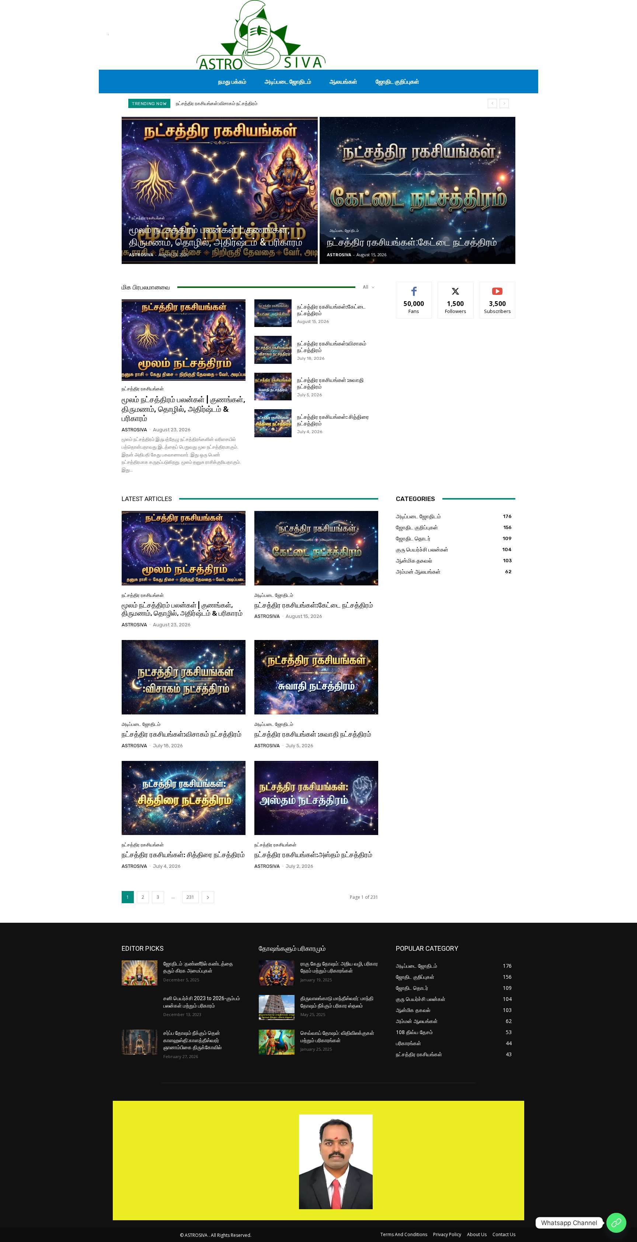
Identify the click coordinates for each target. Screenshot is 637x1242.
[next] (504, 103)
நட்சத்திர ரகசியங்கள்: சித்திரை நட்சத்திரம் (183, 854)
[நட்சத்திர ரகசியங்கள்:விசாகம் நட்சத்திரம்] (273, 350)
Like (414, 287)
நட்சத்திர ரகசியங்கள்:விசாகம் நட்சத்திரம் (181, 734)
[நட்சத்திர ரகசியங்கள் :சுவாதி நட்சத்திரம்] (273, 387)
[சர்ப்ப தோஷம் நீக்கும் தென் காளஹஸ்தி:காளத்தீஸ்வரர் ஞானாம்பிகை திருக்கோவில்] (139, 1042)
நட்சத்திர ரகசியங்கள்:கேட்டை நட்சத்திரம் (313, 605)
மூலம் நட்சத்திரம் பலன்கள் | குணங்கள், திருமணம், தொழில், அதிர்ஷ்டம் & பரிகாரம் (184, 408)
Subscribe (497, 287)
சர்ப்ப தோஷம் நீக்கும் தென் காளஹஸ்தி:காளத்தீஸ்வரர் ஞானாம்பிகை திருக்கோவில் (192, 1040)
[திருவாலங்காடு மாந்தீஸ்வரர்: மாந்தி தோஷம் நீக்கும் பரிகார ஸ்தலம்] (277, 1007)
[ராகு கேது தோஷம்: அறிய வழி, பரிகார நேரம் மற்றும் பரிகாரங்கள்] (277, 972)
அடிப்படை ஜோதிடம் (344, 231)
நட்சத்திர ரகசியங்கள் (148, 218)
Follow (455, 287)
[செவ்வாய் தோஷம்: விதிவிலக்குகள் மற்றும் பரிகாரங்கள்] (277, 1042)
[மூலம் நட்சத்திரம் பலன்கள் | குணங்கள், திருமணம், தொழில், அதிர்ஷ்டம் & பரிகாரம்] (220, 190)
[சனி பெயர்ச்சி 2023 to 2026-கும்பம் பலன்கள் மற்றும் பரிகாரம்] (139, 1007)
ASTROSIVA (134, 429)
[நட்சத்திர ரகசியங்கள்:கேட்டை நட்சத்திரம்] (418, 190)
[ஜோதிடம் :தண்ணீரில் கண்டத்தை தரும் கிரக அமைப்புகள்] (139, 972)
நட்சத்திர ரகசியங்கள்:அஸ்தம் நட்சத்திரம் (313, 854)
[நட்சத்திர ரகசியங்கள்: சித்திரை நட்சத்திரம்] (273, 423)
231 (190, 897)
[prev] (492, 103)
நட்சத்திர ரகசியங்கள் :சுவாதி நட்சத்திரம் (215, 103)
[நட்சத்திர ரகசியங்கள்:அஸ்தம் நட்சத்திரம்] (316, 798)
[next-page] (208, 897)
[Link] (616, 1223)
